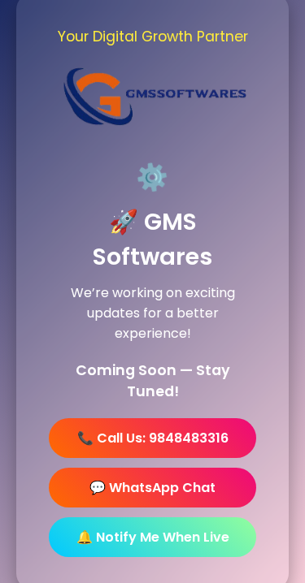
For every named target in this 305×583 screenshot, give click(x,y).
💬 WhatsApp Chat (152, 487)
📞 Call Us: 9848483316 (153, 438)
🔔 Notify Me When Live (152, 537)
